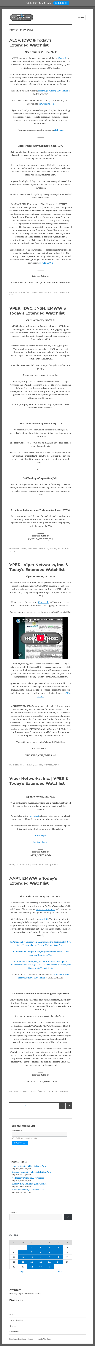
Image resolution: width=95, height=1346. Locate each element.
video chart (34, 816)
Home (12, 1314)
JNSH (64, 549)
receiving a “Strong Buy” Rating (53, 91)
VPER (11, 551)
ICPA (61, 1091)
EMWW (66, 292)
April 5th (44, 919)
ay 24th (63, 58)
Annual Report (40, 835)
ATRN (50, 292)
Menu (81, 17)
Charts (12, 1326)
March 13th (43, 602)
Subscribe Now (16, 1320)
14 (23, 1257)
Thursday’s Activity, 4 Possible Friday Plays (31, 1172)
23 (41, 1262)
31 (49, 1267)
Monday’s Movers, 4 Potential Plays (28, 1189)
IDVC (11, 295)
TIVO (68, 549)
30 (40, 1267)
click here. (58, 130)
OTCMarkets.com (46, 104)
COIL (40, 765)
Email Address (17, 1131)
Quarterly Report (40, 842)
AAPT (41, 292)
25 (58, 1262)
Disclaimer (14, 1332)
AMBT (41, 549)
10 (49, 1252)
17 (49, 1257)
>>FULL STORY (46, 263)
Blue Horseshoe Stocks (17, 1339)
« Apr (21, 1271)
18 (58, 1257)
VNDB (50, 765)
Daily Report (32, 292)
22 (31, 1262)
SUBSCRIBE (61, 3)
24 (49, 1262)
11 (58, 1252)
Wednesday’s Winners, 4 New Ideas (28, 1178)
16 (41, 1257)
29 (31, 1267)
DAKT (46, 549)
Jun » (59, 1271)
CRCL (55, 292)
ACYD (46, 865)
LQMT (51, 865)
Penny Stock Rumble (45, 909)
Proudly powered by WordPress (39, 1339)
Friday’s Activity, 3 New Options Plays (29, 1166)
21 (23, 1262)
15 (32, 1257)
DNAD (60, 292)
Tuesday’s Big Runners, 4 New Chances (30, 1184)
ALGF (45, 292)
